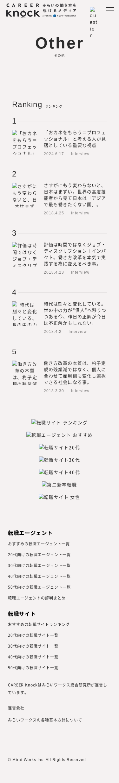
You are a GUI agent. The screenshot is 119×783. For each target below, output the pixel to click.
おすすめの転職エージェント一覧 (39, 543)
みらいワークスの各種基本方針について (45, 719)
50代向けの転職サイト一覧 (33, 667)
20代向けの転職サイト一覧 (33, 635)
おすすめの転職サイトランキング (39, 624)
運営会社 (16, 707)
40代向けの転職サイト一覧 (33, 656)
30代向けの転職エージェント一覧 (39, 565)
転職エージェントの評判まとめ (37, 597)
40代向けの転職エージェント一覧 (39, 576)
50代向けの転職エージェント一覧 (39, 587)
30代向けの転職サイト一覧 (33, 646)
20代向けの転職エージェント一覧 (39, 554)
